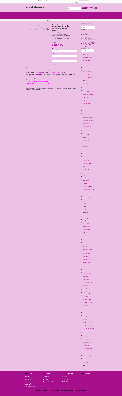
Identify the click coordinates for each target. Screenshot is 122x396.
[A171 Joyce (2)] (29, 28)
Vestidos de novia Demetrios (89, 43)
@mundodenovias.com (58, 390)
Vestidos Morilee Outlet (87, 348)
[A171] (43, 29)
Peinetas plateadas (86, 229)
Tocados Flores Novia (87, 273)
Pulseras (84, 243)
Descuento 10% (86, 134)
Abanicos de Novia (86, 54)
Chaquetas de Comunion (88, 94)
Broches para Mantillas (87, 77)
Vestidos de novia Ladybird (88, 39)
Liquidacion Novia (86, 30)
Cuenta (76, 2)
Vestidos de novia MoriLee (88, 32)
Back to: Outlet (29, 94)
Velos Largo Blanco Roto (88, 288)
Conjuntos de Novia (87, 126)
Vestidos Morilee (86, 345)
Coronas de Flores (86, 131)
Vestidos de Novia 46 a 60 (88, 325)
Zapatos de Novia (86, 365)
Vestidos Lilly (85, 339)
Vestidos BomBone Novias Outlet (89, 311)
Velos (84, 33)
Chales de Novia (86, 88)
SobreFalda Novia (86, 253)
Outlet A (84, 206)
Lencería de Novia (86, 177)
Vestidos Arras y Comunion (88, 42)
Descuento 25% (86, 140)
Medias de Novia (86, 195)
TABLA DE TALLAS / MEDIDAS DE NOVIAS (35, 86)
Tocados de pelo (86, 265)
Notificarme (54, 64)
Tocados (84, 37)
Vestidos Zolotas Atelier (87, 362)
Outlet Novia (35, 20)
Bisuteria (84, 34)
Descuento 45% (86, 152)
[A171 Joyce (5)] (37, 28)
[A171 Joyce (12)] (30, 29)
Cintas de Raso (86, 97)
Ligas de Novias (86, 180)
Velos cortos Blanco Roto (88, 282)
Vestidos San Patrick (87, 356)
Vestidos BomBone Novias (88, 308)
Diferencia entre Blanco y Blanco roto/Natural (37, 81)
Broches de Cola (86, 74)
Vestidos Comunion (87, 313)
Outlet (84, 46)
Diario (84, 166)
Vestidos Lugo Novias (87, 342)
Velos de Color (86, 285)
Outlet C (84, 209)
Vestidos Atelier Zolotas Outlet (89, 302)
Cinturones (85, 106)
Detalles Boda (86, 44)
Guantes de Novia (86, 172)
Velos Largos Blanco (87, 290)
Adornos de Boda (86, 60)
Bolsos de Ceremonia (87, 71)
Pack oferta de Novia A (87, 220)
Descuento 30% (86, 143)
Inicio (30, 20)
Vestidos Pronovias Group (88, 354)
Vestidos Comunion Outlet (88, 316)
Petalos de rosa (86, 235)
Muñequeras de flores (87, 197)
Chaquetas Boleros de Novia (88, 91)
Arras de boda (85, 66)
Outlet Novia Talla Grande (88, 215)
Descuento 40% (86, 149)
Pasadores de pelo (86, 226)
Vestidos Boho (86, 305)
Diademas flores (86, 160)
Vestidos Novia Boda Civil (88, 351)
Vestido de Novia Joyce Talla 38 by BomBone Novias (66, 91)
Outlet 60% (85, 203)
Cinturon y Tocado (86, 103)
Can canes (85, 80)
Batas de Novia (86, 68)
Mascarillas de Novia (87, 192)
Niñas (84, 200)
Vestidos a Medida (86, 293)
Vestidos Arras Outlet (87, 299)
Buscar (84, 7)
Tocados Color (86, 256)
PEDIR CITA (59, 45)
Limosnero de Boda (87, 183)
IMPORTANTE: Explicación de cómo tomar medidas (38, 83)
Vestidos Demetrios (87, 331)
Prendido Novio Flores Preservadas (90, 240)
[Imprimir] (1, 1)
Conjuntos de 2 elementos (88, 117)
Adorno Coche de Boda (87, 57)
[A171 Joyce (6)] (44, 28)
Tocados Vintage (86, 276)
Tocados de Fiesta (86, 262)
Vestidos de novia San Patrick (89, 35)
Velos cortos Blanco (87, 279)
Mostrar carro (96, 8)
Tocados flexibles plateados (88, 270)
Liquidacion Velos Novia (87, 186)
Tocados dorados (86, 268)
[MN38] (47, 29)
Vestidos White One (87, 359)
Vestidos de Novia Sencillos (88, 328)
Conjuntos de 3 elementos (88, 120)
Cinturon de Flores (86, 100)
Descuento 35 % (86, 146)
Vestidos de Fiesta (86, 319)
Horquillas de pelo (86, 175)
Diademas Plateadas (87, 163)
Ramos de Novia (86, 246)
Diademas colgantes (87, 157)
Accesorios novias (86, 41)
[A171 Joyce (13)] (38, 29)
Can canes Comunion (87, 83)
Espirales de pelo (86, 169)
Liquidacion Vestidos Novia (88, 189)
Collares (84, 114)
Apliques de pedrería (87, 63)
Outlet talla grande (86, 218)
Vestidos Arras (85, 296)
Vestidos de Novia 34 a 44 (88, 322)
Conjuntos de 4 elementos (88, 123)
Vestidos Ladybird (86, 336)
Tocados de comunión (87, 259)
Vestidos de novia (86, 38)
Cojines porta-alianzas (87, 109)
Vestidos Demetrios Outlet (88, 334)
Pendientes (85, 232)
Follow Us (94, 1)
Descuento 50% (86, 154)
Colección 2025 (86, 111)
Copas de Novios (86, 129)
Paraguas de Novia (86, 223)
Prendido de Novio (86, 238)
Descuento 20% (86, 137)
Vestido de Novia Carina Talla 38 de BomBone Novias (37, 91)
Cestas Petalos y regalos (88, 86)
